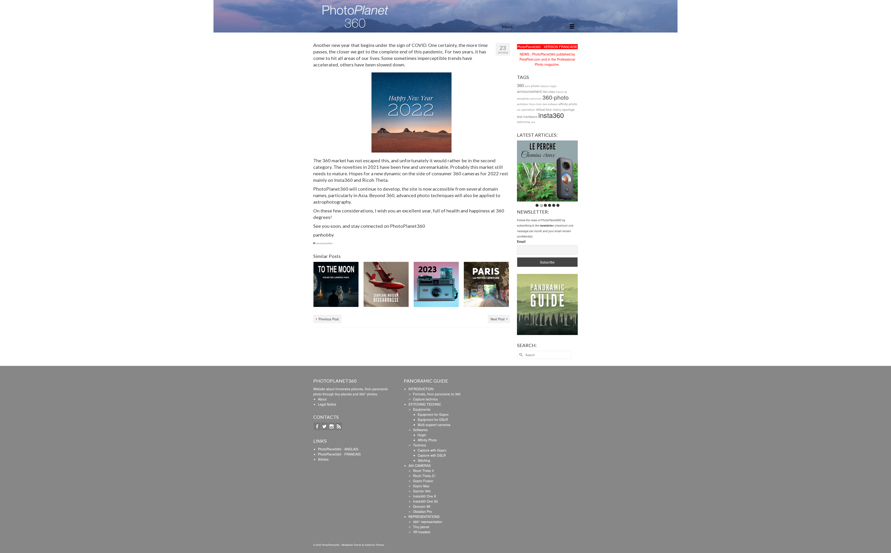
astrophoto (523, 98)
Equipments (421, 409)
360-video (548, 91)
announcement (324, 243)
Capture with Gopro (432, 450)
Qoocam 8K (421, 506)
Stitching (424, 460)
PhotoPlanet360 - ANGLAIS (338, 449)
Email (521, 241)
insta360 (551, 115)
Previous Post (329, 319)
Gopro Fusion (423, 480)
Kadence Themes (374, 544)
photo (535, 85)
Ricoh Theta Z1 (424, 475)
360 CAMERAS (419, 465)
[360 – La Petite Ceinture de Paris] (486, 284)
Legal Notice (327, 404)
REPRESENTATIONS (423, 516)
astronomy (523, 122)
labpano (544, 86)
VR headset (421, 532)
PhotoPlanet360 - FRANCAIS (339, 454)
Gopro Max (421, 486)
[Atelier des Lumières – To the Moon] (335, 284)
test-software (550, 104)
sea (533, 122)
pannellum (528, 109)
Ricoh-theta (535, 104)
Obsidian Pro (422, 511)
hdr (519, 109)
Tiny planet (421, 526)
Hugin (422, 435)
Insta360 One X (424, 496)
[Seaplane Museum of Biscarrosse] (386, 284)
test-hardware (527, 116)
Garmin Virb (422, 491)
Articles (323, 459)
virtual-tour (544, 109)
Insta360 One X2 (425, 501)
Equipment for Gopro (433, 414)
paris (527, 86)
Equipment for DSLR (433, 419)
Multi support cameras (434, 424)
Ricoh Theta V (423, 470)
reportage (568, 109)
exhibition (522, 104)
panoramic (536, 98)
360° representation (427, 521)
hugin (553, 86)
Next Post (498, 319)
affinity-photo (567, 103)
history (557, 109)
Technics (419, 445)
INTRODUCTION (420, 389)
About (322, 399)
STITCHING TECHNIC (424, 404)
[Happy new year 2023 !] (436, 284)
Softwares (420, 429)
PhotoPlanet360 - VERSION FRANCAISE (547, 46)
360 (520, 85)
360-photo (555, 97)
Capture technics (425, 399)
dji (565, 92)
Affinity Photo (427, 440)
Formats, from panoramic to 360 (437, 394)
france (559, 92)
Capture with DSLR (432, 455)
